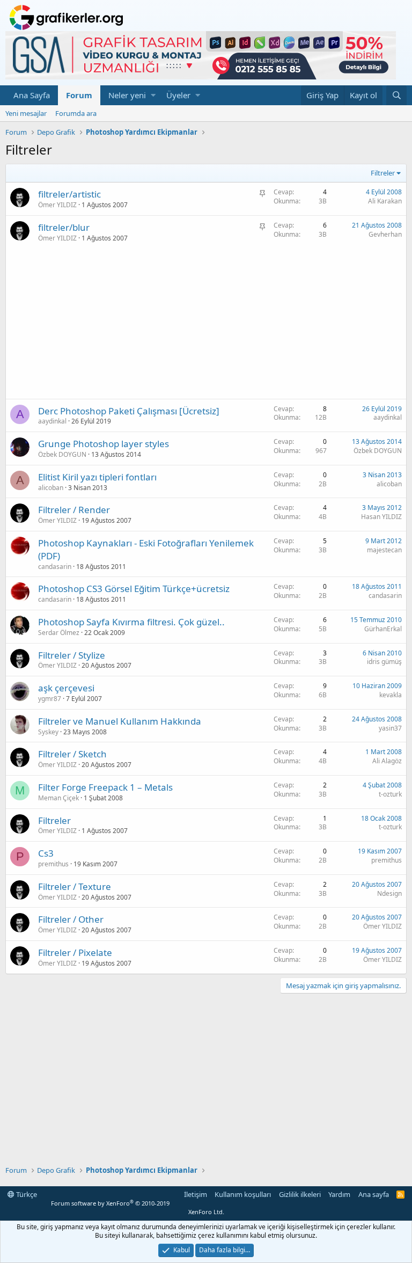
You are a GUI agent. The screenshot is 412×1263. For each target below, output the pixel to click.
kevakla (390, 694)
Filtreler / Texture (74, 886)
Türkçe (25, 1194)
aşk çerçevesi (66, 688)
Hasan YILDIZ (381, 516)
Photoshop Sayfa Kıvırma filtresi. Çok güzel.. (131, 622)
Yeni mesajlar (26, 113)
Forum (79, 95)
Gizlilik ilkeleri (300, 1194)
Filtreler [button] (383, 173)
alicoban (50, 487)
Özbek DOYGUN (62, 454)
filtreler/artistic (69, 194)
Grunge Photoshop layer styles (103, 443)
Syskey (48, 731)
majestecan (384, 549)
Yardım (339, 1194)
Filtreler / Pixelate (75, 952)
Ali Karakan (385, 201)
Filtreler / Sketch (72, 754)
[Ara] (396, 95)
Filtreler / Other (71, 919)
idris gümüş (384, 661)
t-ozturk (390, 794)
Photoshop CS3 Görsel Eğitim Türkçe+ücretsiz (134, 588)
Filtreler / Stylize (71, 655)
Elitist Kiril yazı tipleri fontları (97, 477)
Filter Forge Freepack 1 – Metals (105, 787)
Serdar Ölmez (58, 632)
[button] (153, 95)
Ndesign (389, 893)
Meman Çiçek (58, 797)
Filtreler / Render (74, 509)
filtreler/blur (64, 227)
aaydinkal (52, 421)
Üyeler (178, 95)
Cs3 (46, 853)
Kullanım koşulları (243, 1194)
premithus (53, 863)
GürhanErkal (383, 628)
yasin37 (390, 728)
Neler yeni (127, 95)
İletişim (195, 1194)
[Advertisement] (206, 324)
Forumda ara (76, 113)
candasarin (54, 566)
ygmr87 (49, 698)
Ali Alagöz (387, 760)
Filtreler (54, 820)
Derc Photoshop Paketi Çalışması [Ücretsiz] (128, 411)
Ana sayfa (373, 1194)
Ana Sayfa (31, 95)
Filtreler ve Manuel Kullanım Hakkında (119, 721)
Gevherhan (385, 234)
